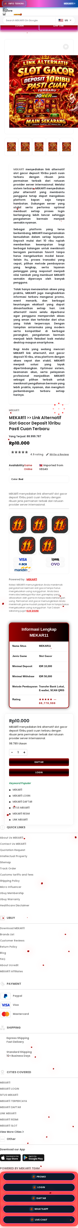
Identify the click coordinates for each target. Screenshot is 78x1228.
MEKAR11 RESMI (9, 1119)
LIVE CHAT (41, 1218)
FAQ (2, 959)
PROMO (41, 1177)
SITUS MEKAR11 (9, 1095)
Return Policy (8, 947)
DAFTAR (58, 25)
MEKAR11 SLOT (8, 1125)
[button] (66, 47)
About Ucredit (9, 965)
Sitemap (5, 862)
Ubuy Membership (12, 893)
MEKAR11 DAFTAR (10, 1107)
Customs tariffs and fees (16, 874)
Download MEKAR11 (12, 928)
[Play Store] (33, 1158)
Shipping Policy (10, 881)
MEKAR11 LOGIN (9, 1089)
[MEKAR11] (18, 14)
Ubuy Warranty (10, 899)
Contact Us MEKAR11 (13, 844)
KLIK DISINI (32, 610)
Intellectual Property (13, 856)
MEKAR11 (14, 410)
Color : (17, 479)
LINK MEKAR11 (8, 1113)
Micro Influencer (10, 887)
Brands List (7, 934)
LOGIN (19, 25)
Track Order (8, 868)
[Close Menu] (4, 15)
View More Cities (11, 1132)
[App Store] (11, 1158)
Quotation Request (12, 850)
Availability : (16, 467)
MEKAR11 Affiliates (11, 971)
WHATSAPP (41, 1208)
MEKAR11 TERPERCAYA (13, 1101)
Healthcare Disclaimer (14, 905)
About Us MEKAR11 (11, 837)
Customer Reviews (12, 940)
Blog (3, 953)
